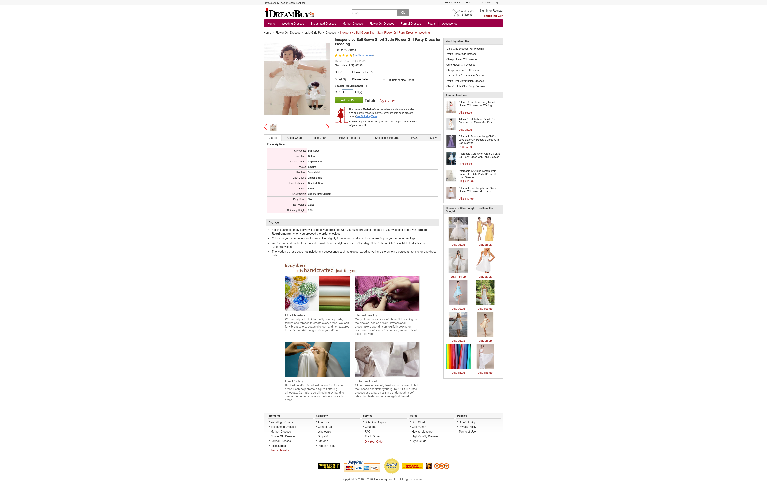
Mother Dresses (353, 23)
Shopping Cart (493, 16)
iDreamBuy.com (383, 479)
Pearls (432, 23)
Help (468, 2)
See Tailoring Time (366, 116)
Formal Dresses (411, 23)
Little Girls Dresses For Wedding (465, 48)
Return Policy (467, 422)
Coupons (370, 427)
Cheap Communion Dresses (462, 70)
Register (498, 10)
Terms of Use (467, 431)
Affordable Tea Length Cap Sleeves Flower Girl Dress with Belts (479, 189)
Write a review (364, 55)
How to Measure (422, 431)
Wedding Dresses (293, 23)
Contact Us (325, 427)
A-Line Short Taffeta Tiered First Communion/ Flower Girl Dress (477, 120)
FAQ (367, 431)
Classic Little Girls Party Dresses (465, 86)
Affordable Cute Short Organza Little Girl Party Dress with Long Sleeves (479, 155)
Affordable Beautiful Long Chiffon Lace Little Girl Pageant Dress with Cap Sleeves (479, 139)
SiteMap (323, 441)
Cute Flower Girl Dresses (460, 64)
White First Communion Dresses (465, 81)
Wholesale (324, 431)
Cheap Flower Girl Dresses (461, 59)
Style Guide (419, 441)
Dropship (323, 436)
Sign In (484, 10)
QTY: (338, 92)
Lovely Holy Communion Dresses (465, 75)
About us (323, 422)
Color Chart (419, 427)
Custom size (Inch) (402, 80)
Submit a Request (376, 422)
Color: (338, 72)
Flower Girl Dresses (381, 23)
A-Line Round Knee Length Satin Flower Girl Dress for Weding (477, 103)
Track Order (372, 436)
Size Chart (418, 422)
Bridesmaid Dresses (323, 23)
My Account (451, 2)
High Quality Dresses (425, 436)
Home (271, 23)
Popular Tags (326, 446)
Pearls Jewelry (280, 450)
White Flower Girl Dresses (461, 54)
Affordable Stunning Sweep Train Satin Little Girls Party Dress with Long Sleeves (478, 174)
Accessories (449, 23)
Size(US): (341, 79)
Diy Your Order (374, 441)
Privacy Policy (467, 427)
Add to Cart (349, 100)
